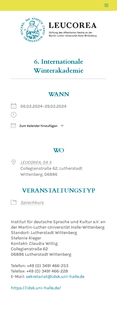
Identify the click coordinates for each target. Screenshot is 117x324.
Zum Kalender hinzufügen (38, 126)
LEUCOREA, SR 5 (35, 162)
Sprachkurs (32, 202)
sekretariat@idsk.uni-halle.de (55, 276)
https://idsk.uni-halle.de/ (36, 287)
